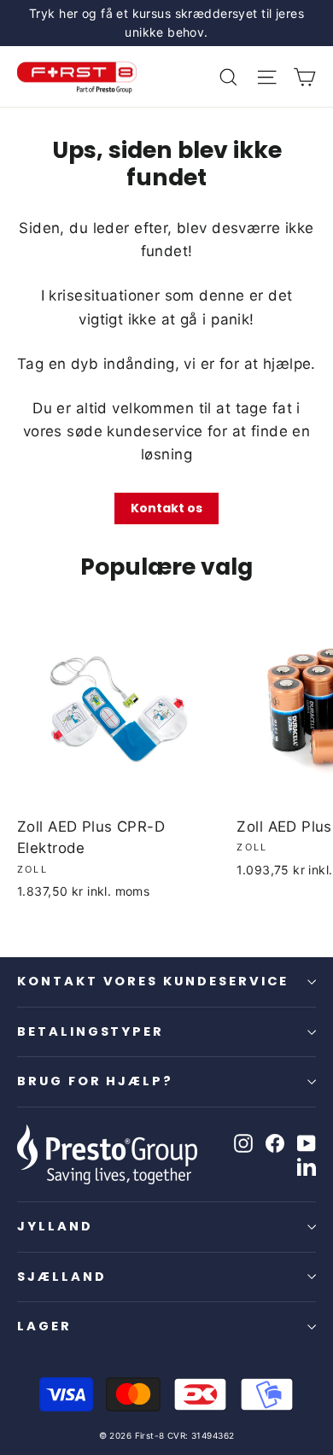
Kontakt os (166, 508)
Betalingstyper (90, 1031)
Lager (44, 1326)
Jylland (55, 1226)
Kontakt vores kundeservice (153, 981)
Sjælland (62, 1276)
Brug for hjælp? (95, 1081)
